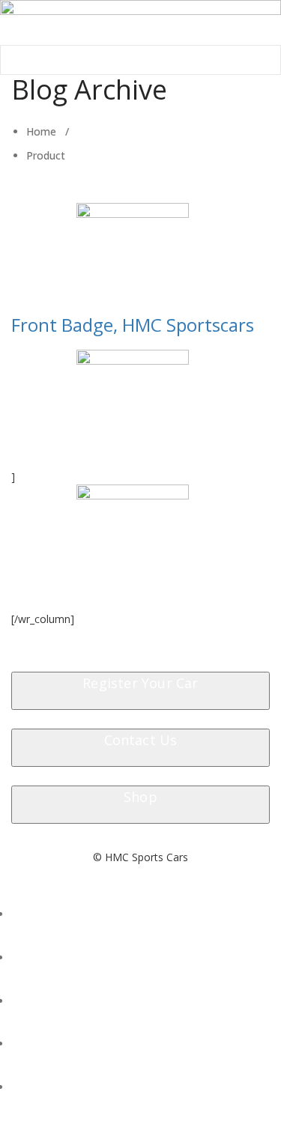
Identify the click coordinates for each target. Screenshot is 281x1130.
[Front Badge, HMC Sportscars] (132, 259)
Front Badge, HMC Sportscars (132, 324)
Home (41, 131)
